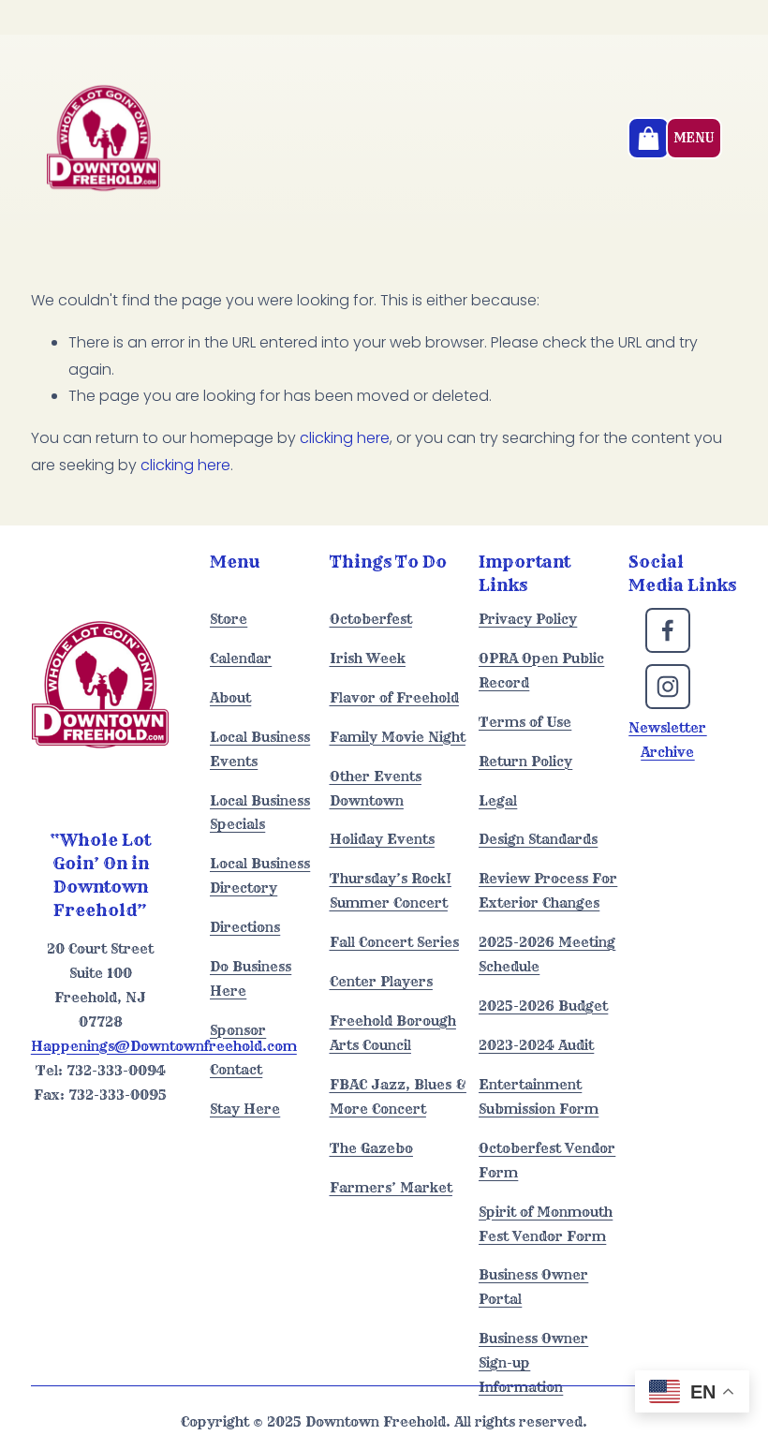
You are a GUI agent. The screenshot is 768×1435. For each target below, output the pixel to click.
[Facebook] (667, 630)
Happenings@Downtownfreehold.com (164, 1046)
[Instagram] (667, 686)
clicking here (345, 438)
